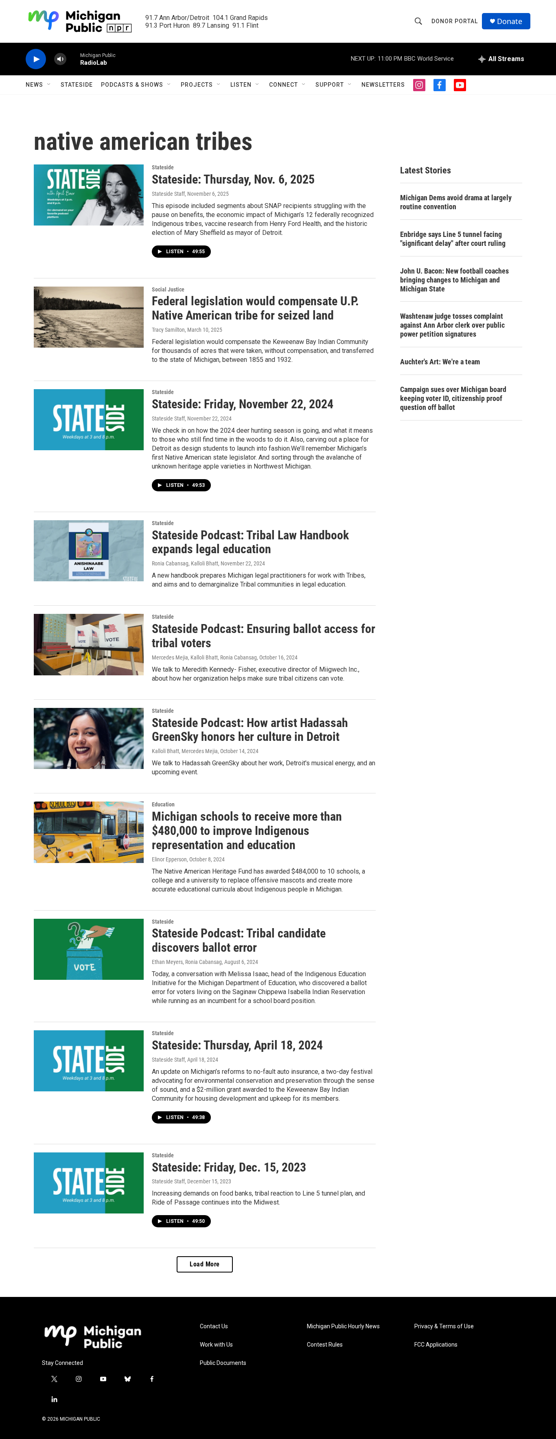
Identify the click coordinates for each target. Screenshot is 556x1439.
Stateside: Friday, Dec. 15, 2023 (229, 1167)
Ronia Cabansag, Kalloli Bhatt (185, 563)
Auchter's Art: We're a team (440, 361)
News (34, 84)
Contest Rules (325, 1345)
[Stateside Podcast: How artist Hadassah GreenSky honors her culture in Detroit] (89, 738)
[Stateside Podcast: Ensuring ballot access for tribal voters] (89, 644)
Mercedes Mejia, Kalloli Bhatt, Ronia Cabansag (204, 657)
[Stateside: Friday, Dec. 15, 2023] (89, 1182)
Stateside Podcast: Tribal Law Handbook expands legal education (250, 542)
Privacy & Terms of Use (444, 1326)
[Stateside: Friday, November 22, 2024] (89, 419)
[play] (35, 59)
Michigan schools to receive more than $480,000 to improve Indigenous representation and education (247, 830)
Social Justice (168, 289)
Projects (197, 84)
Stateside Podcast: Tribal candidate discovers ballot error (239, 940)
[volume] (60, 59)
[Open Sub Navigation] (49, 84)
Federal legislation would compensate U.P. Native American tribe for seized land (255, 308)
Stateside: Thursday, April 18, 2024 (237, 1045)
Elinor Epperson (169, 859)
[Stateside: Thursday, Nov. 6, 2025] (89, 195)
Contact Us (214, 1326)
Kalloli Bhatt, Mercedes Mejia (185, 751)
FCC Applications (435, 1345)
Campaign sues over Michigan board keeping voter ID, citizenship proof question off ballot (453, 398)
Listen (241, 84)
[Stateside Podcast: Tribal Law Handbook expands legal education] (89, 550)
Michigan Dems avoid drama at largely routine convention (456, 202)
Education (163, 804)
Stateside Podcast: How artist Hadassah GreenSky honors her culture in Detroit (250, 730)
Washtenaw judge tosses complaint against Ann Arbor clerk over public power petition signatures (452, 325)
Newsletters (383, 84)
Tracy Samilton (168, 329)
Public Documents (223, 1363)
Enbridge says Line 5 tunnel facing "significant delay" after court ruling (453, 238)
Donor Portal (454, 21)
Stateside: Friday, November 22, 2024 (242, 404)
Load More (205, 1264)
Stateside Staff (168, 194)
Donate (509, 21)
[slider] (73, 59)
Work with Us (216, 1345)
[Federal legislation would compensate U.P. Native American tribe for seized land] (89, 317)
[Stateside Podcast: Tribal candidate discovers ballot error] (89, 949)
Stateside (77, 84)
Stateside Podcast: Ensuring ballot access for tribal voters (263, 636)
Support (329, 84)
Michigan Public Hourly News (343, 1326)
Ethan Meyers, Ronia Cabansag (187, 962)
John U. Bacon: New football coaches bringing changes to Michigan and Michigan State (454, 280)
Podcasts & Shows (132, 84)
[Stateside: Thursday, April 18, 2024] (89, 1060)
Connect (283, 84)
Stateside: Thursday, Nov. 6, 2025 (233, 179)
